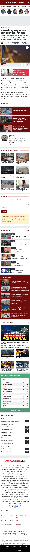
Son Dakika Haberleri (7, 524)
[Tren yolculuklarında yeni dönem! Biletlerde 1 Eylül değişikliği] (22, 156)
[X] (12, 506)
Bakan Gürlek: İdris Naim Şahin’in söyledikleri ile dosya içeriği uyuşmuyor (19, 251)
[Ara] (28, 2)
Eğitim (13, 254)
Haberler (3, 27)
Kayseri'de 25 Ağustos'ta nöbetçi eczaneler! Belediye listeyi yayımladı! (22, 189)
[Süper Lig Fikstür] (28, 415)
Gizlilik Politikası (12, 550)
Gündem (8, 6)
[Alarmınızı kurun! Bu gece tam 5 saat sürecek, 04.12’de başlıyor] (7, 170)
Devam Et (11, 142)
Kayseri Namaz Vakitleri (8, 515)
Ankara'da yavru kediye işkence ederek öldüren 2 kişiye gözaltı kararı (19, 244)
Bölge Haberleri (12, 533)
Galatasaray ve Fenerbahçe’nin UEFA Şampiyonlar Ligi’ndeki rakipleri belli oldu (19, 271)
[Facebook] (13, 145)
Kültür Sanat (6, 535)
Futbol (13, 234)
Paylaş (4, 64)
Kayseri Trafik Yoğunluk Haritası (22, 516)
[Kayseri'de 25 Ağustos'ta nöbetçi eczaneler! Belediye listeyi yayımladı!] (22, 183)
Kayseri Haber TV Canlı (21, 535)
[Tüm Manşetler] (28, 322)
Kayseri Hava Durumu (22, 510)
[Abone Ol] (28, 64)
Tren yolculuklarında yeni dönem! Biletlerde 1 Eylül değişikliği (21, 162)
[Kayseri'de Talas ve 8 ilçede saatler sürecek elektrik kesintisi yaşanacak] (22, 170)
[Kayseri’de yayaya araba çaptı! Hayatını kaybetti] (15, 54)
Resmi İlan (24, 533)
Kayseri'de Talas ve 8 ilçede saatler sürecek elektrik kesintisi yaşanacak (22, 176)
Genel (9, 27)
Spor (19, 6)
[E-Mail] (10, 145)
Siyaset (14, 6)
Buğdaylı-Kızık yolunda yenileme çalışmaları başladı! (7, 189)
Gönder (4, 211)
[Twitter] (15, 145)
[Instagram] (18, 145)
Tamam (19, 550)
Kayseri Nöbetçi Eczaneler (5, 511)
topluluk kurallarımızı (15, 216)
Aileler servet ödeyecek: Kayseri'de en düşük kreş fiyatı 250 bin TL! (19, 258)
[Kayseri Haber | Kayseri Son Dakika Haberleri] (15, 2)
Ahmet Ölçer (12, 136)
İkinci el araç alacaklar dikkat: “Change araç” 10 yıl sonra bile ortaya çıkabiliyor (7, 162)
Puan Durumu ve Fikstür (8, 520)
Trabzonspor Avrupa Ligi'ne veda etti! (18, 237)
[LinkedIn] (17, 506)
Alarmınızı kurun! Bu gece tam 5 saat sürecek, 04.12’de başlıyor (7, 176)
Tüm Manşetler (20, 520)
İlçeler (18, 533)
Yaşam (12, 535)
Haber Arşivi (20, 524)
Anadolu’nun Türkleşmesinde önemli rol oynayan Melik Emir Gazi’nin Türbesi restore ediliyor (18, 264)
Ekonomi (5, 533)
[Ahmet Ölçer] (4, 137)
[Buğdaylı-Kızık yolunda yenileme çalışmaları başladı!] (7, 183)
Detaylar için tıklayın (15, 410)
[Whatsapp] (20, 506)
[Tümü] (28, 230)
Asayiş (3, 6)
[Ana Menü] (1, 2)
